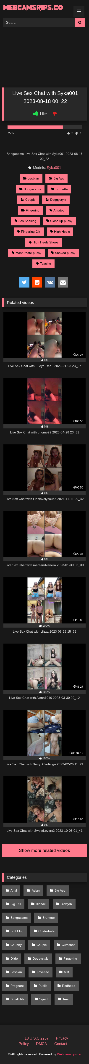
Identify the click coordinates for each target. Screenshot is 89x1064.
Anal (13, 890)
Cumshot (68, 945)
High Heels (62, 231)
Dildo (14, 958)
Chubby (16, 945)
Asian (36, 890)
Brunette (61, 189)
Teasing (45, 263)
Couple (30, 199)
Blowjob (66, 904)
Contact (60, 1044)
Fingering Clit (30, 231)
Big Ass (58, 178)
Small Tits (17, 999)
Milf (66, 972)
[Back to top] (75, 1050)
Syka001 (54, 168)
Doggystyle (58, 199)
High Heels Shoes (45, 242)
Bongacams (32, 189)
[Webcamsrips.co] (36, 8)
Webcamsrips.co (69, 1054)
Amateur (59, 210)
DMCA (41, 1044)
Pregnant (17, 985)
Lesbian (33, 178)
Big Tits (15, 904)
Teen (66, 999)
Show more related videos (44, 850)
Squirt (43, 999)
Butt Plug (17, 931)
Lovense (43, 972)
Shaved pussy (65, 253)
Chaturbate (46, 931)
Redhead (68, 985)
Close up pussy (61, 221)
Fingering (32, 210)
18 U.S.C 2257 (37, 1038)
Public (43, 985)
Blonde (41, 904)
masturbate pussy (28, 253)
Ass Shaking (27, 221)
